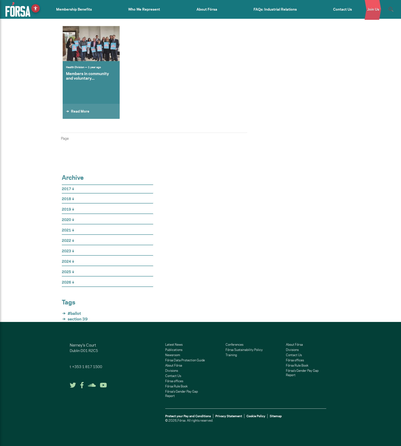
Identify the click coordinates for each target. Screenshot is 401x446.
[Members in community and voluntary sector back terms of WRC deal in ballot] (91, 43)
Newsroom (172, 355)
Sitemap (276, 416)
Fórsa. (182, 420)
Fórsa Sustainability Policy (244, 350)
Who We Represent (144, 9)
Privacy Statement (228, 416)
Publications (173, 350)
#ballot (74, 313)
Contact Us (342, 9)
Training (231, 355)
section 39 (78, 319)
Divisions (171, 370)
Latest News (174, 344)
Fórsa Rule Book (176, 386)
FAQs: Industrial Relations (275, 9)
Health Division (75, 67)
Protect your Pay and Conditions (188, 416)
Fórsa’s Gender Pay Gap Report (181, 393)
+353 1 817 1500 (87, 366)
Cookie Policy (255, 416)
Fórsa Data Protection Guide (185, 360)
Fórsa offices (174, 381)
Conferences (234, 344)
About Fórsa (207, 9)
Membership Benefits (74, 9)
